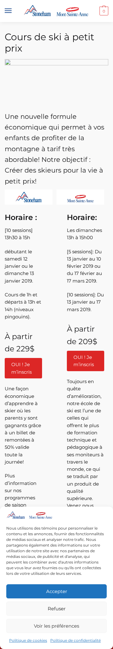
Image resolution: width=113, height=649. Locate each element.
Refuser (57, 609)
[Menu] (14, 11)
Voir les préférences (56, 626)
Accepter (56, 591)
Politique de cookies (28, 640)
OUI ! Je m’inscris (21, 368)
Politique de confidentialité (75, 640)
